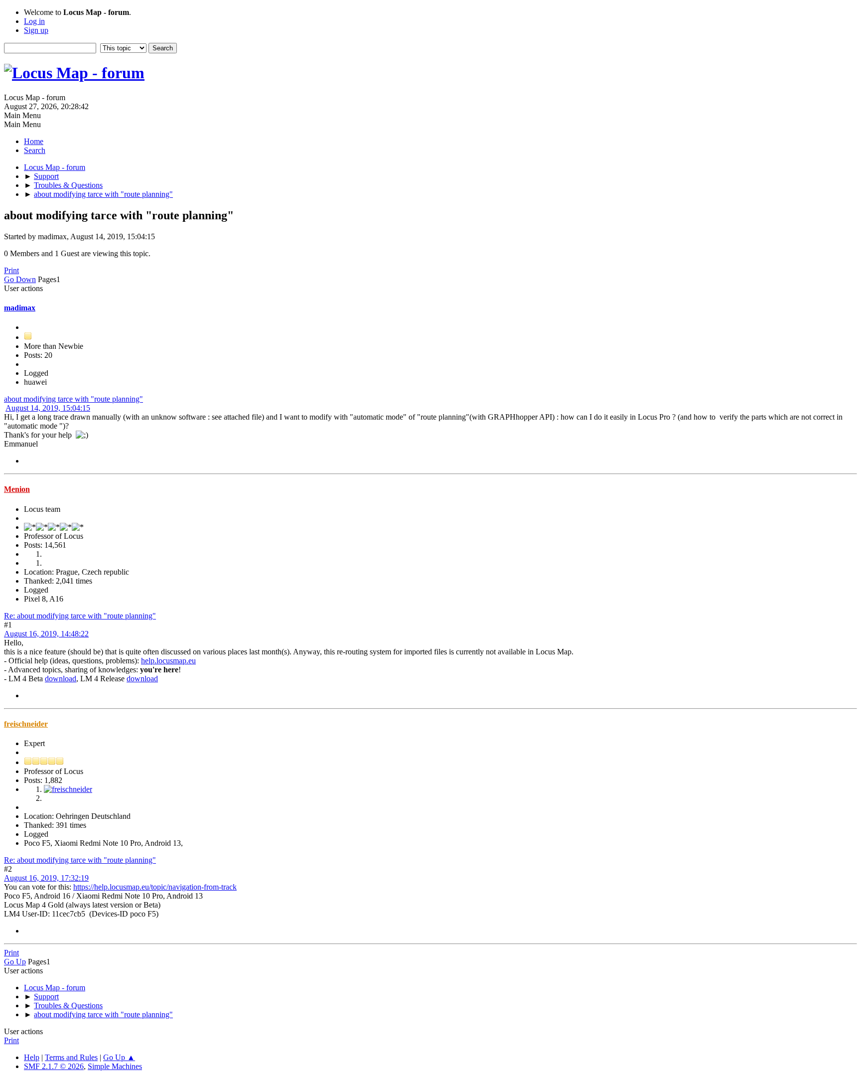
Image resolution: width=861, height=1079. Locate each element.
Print (11, 270)
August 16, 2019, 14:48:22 (46, 633)
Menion (17, 489)
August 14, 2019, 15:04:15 (47, 408)
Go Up (15, 961)
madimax (19, 308)
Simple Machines (115, 1066)
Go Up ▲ (119, 1057)
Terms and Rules (71, 1057)
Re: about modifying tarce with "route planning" (80, 616)
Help (31, 1057)
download (60, 678)
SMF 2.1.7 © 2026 (54, 1066)
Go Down (20, 279)
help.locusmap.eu (168, 660)
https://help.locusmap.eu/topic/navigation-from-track (155, 887)
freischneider (26, 724)
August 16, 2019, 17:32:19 (46, 878)
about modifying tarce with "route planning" (73, 399)
